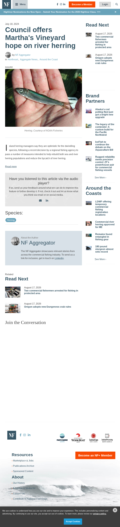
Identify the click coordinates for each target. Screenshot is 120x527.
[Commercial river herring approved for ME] (89, 223)
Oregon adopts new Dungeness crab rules (47, 307)
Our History (19, 483)
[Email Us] (40, 200)
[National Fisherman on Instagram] (61, 4)
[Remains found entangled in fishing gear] (89, 235)
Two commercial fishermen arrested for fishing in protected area (104, 42)
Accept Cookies (73, 521)
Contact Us (19, 493)
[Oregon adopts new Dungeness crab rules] (12, 308)
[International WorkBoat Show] (78, 438)
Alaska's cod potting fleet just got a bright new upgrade (104, 113)
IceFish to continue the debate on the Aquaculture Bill (104, 146)
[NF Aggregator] (8, 55)
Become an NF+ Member (95, 455)
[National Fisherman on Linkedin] (64, 4)
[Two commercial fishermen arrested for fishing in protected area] (12, 292)
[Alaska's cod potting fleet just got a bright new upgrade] (89, 111)
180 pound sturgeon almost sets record (104, 249)
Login (105, 4)
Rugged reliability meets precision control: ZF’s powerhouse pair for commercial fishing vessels (105, 163)
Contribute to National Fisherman (30, 499)
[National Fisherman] (7, 4)
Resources (22, 454)
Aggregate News (28, 59)
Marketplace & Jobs (23, 460)
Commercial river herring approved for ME (105, 224)
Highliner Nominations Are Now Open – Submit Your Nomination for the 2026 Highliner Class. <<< (52, 12)
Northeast (13, 59)
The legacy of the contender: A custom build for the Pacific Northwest (104, 129)
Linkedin (59, 258)
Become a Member (82, 4)
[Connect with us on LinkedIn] (47, 200)
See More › (100, 177)
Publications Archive (23, 466)
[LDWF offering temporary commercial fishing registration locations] (89, 203)
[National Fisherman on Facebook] (57, 4)
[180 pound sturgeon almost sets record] (89, 248)
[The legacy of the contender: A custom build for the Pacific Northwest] (89, 126)
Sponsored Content (23, 471)
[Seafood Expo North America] (93, 437)
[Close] (115, 510)
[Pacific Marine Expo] (62, 438)
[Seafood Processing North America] (107, 437)
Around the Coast (49, 59)
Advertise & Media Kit (24, 488)
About (17, 477)
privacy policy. (99, 514)
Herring (11, 220)
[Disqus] (43, 364)
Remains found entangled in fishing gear (103, 237)
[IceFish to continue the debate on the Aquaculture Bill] (89, 143)
